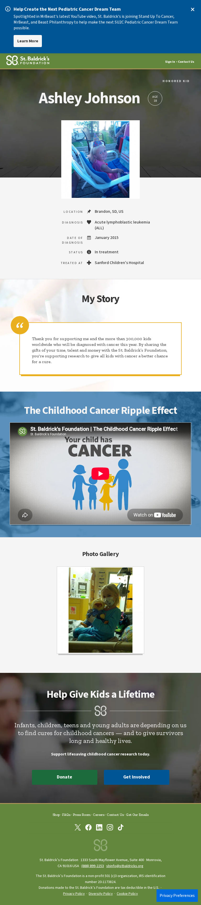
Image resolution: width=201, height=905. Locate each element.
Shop (56, 815)
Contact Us (186, 62)
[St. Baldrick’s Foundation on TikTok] (121, 828)
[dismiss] (192, 9)
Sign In (170, 62)
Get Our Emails (137, 815)
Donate (64, 777)
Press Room (82, 815)
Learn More (27, 41)
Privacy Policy (74, 893)
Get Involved (136, 777)
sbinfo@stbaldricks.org (124, 866)
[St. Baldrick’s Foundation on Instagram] (110, 828)
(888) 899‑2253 (92, 866)
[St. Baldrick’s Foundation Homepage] (100, 846)
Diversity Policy (101, 893)
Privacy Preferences (177, 895)
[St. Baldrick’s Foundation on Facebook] (88, 828)
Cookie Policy (127, 893)
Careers (98, 815)
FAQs (66, 815)
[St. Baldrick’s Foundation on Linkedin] (99, 828)
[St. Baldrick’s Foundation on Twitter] (78, 828)
